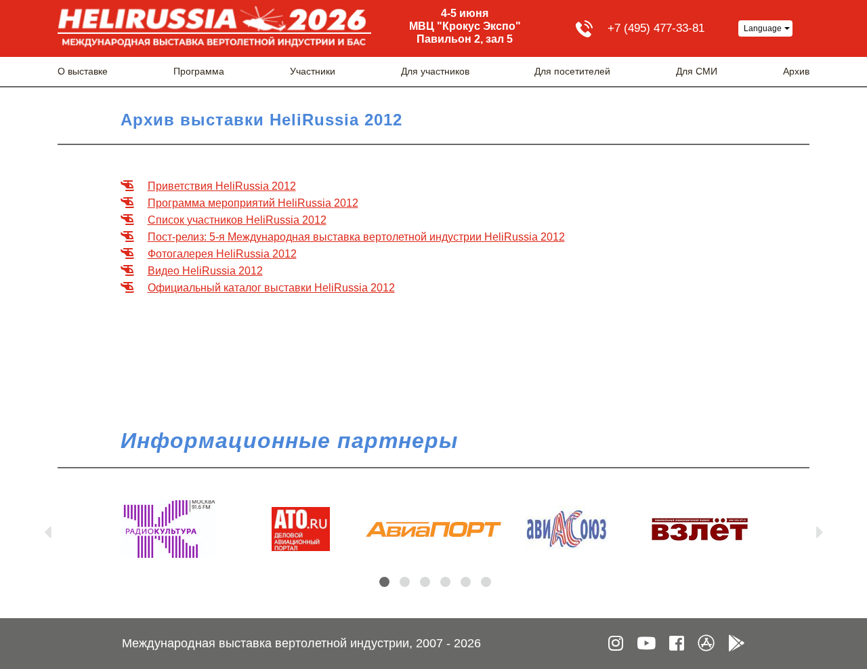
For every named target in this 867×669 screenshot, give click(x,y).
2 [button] (405, 582)
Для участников (435, 71)
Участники (312, 71)
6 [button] (486, 582)
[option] (168, 529)
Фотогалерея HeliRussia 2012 (222, 254)
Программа (198, 71)
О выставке (83, 71)
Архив (796, 71)
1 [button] (384, 582)
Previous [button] (47, 529)
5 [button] (466, 582)
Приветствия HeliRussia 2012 (222, 186)
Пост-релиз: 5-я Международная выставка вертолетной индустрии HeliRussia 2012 (356, 237)
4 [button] (445, 582)
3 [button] (425, 582)
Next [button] (819, 529)
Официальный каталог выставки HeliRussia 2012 (271, 287)
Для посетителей (572, 71)
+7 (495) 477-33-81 (656, 28)
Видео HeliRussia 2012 (205, 271)
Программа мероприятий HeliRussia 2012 (253, 203)
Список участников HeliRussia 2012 (237, 220)
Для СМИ (696, 71)
